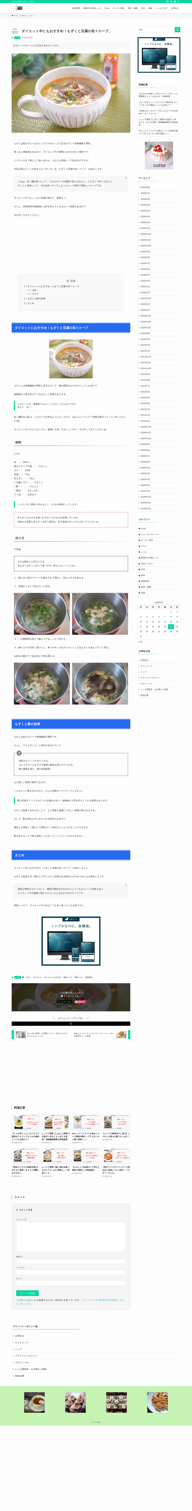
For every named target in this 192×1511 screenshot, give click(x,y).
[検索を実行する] (177, 29)
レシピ (17, 37)
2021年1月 (145, 421)
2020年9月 (145, 444)
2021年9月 (145, 374)
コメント (21, 1219)
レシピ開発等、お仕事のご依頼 (154, 689)
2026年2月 (145, 222)
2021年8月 (145, 380)
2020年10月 (146, 438)
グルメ (144, 546)
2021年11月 (146, 362)
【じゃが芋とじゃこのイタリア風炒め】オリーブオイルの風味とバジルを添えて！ (158, 103)
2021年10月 (146, 368)
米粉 (143, 575)
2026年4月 (145, 211)
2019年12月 (146, 497)
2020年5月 (145, 468)
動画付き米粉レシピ (150, 558)
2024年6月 (145, 304)
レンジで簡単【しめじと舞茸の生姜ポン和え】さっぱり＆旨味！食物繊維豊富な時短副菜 (158, 122)
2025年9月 (145, 251)
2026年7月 (145, 193)
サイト (19, 1279)
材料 (34, 290)
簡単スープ (68, 977)
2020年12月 (146, 427)
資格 (143, 593)
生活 (143, 569)
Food (143, 528)
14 (165, 622)
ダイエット (37, 977)
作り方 (35, 294)
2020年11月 (146, 432)
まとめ (30, 303)
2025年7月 (145, 263)
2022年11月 (146, 327)
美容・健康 (146, 587)
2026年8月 (145, 187)
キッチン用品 (147, 540)
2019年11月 (146, 503)
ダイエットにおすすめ (52, 977)
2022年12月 (146, 322)
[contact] (175, 1)
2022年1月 (145, 351)
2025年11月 (146, 240)
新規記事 (144, 695)
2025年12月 (146, 234)
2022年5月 (145, 345)
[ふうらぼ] (17, 8)
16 (177, 622)
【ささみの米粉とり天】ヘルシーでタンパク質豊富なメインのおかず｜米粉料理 (158, 95)
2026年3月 (145, 216)
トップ (143, 672)
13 (159, 622)
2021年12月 (146, 357)
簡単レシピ (78, 977)
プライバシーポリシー (150, 678)
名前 (19, 1256)
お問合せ (144, 660)
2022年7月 (145, 339)
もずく (28, 977)
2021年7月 (145, 386)
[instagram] (167, 1)
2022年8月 (145, 333)
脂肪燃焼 (88, 977)
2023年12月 (146, 316)
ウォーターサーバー (150, 534)
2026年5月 (145, 205)
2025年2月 (145, 286)
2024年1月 (145, 310)
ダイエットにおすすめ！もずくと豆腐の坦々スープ (53, 286)
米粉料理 (145, 581)
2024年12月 (146, 298)
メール (20, 1267)
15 (171, 622)
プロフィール (146, 683)
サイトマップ (146, 666)
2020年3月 (145, 479)
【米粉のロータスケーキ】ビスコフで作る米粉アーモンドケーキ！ (158, 112)
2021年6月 (145, 392)
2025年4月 (145, 281)
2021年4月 (145, 403)
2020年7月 (145, 456)
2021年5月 (145, 397)
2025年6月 (145, 269)
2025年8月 (145, 257)
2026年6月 (145, 199)
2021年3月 (145, 409)
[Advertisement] (71, 245)
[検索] (178, 1)
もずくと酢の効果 (36, 298)
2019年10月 (146, 508)
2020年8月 (145, 450)
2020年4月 (145, 473)
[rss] (171, 1)
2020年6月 (145, 462)
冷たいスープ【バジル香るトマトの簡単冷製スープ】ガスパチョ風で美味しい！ (158, 132)
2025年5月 (145, 275)
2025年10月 (146, 246)
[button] (71, 1024)
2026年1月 (145, 228)
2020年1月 (145, 491)
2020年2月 (145, 485)
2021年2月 (145, 415)
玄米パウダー (147, 563)
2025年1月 (145, 292)
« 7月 (140, 642)
